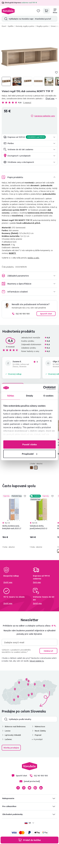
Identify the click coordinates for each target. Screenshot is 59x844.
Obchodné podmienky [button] (12, 814)
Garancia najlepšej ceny (44, 116)
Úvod (4, 26)
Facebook (18, 787)
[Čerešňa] (31, 467)
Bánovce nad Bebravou (15, 726)
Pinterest (35, 787)
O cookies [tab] (48, 395)
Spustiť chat (46, 313)
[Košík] (46, 11)
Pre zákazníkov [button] (9, 806)
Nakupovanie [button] (8, 798)
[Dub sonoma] (36, 467)
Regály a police (43, 26)
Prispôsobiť (28, 454)
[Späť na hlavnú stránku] (8, 10)
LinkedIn (41, 787)
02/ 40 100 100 (23, 313)
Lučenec (8, 739)
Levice (7, 731)
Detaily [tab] (29, 395)
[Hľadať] (5, 19)
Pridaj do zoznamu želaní (56, 72)
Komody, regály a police (25, 26)
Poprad (38, 735)
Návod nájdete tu (37, 661)
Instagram (23, 787)
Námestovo (40, 726)
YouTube (29, 787)
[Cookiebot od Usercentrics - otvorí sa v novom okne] (43, 388)
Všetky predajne (11, 747)
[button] (29, 137)
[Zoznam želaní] (38, 11)
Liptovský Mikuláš (13, 735)
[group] (29, 58)
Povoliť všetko (29, 444)
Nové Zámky (40, 731)
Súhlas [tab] (10, 395)
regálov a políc (33, 257)
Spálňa (10, 26)
